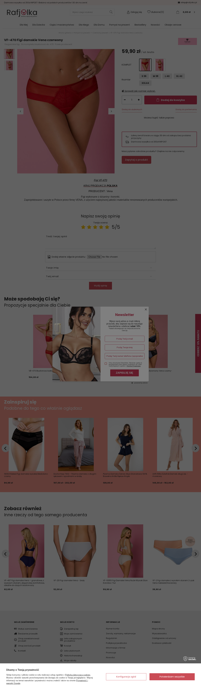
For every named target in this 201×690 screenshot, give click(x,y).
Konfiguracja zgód (126, 676)
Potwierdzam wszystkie (172, 676)
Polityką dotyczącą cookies (77, 675)
